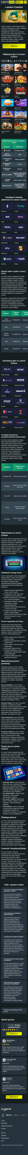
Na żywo (11, 61)
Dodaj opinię (14, 1033)
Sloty (23, 60)
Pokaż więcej (14, 1097)
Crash (17, 60)
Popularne (4, 60)
